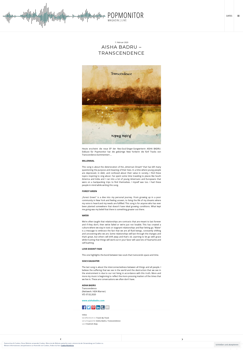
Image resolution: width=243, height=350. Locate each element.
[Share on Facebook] (84, 307)
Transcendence (113, 321)
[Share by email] (107, 307)
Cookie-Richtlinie (67, 345)
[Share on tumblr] (103, 307)
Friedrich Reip (92, 324)
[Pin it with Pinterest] (93, 307)
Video (84, 315)
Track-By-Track (102, 318)
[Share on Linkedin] (98, 307)
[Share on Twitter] (89, 307)
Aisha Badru (101, 321)
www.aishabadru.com (93, 300)
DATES (230, 15)
